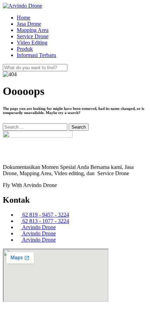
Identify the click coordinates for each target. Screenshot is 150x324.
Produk (25, 49)
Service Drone (32, 36)
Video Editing (32, 43)
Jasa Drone (29, 24)
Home (23, 18)
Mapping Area (32, 30)
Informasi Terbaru (36, 55)
